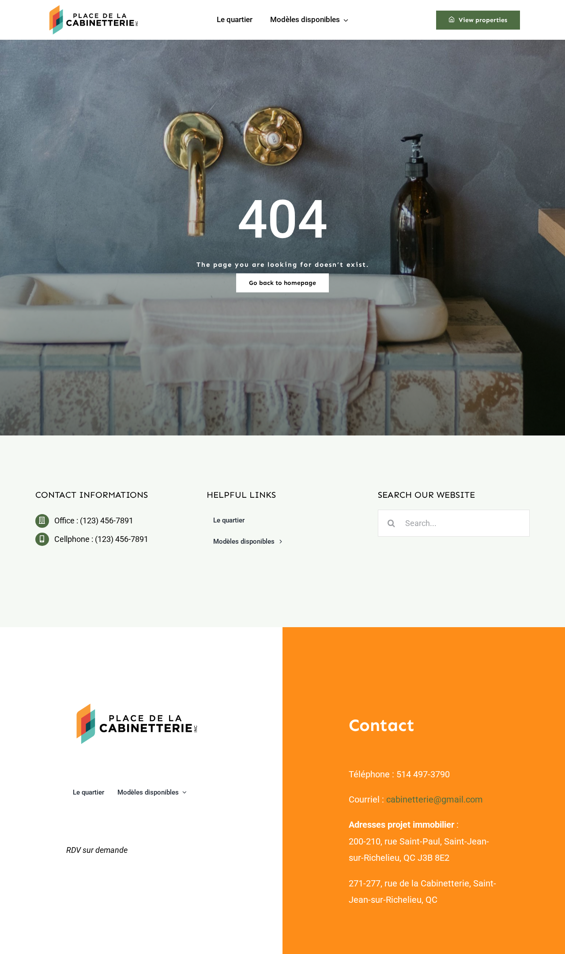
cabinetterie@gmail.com (434, 799)
